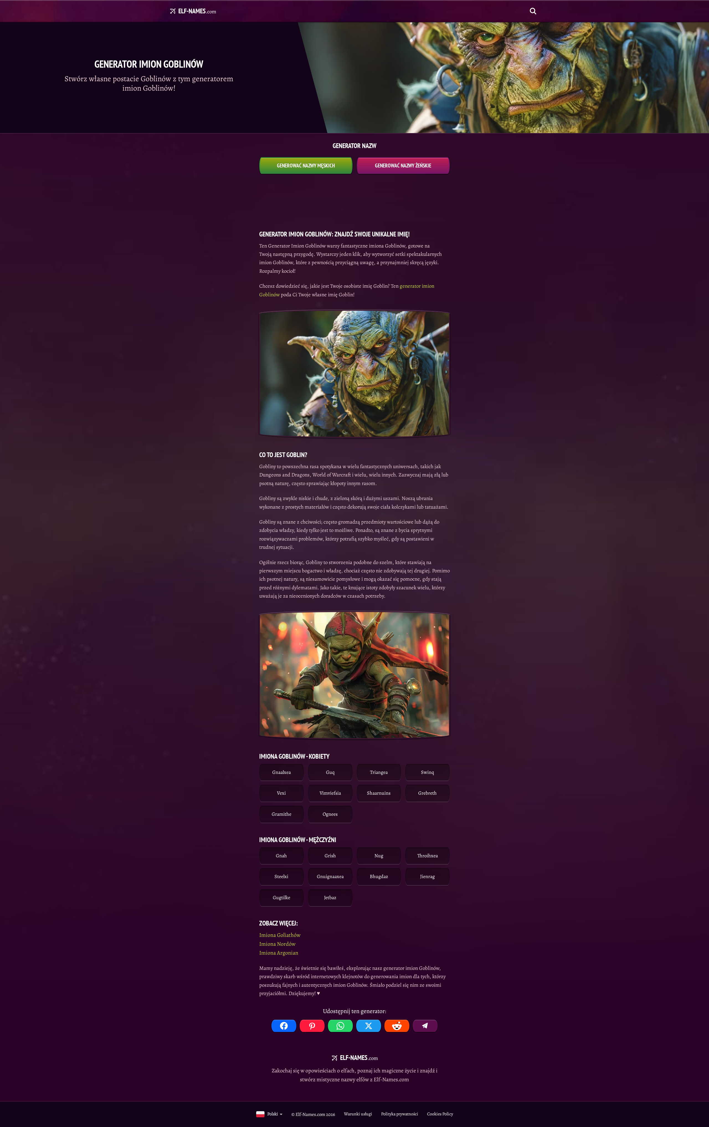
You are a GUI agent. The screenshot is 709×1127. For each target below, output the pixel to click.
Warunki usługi (358, 1114)
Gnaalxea (281, 772)
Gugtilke (281, 897)
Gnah (281, 855)
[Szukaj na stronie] (533, 11)
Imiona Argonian (278, 953)
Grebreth (427, 793)
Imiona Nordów (277, 944)
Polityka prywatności (399, 1114)
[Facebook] (283, 1026)
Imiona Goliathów (279, 935)
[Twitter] (368, 1026)
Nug (378, 855)
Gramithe (281, 814)
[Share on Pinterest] (312, 1026)
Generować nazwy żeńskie (403, 165)
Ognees (330, 814)
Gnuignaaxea (330, 876)
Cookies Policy (440, 1114)
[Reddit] (396, 1026)
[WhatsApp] (340, 1026)
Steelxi (281, 876)
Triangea (379, 772)
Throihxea (427, 855)
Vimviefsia (330, 793)
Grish (330, 855)
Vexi (281, 793)
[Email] (425, 1026)
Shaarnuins (379, 793)
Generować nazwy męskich (306, 165)
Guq (330, 772)
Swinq (427, 772)
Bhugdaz (379, 876)
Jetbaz (330, 897)
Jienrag (427, 876)
